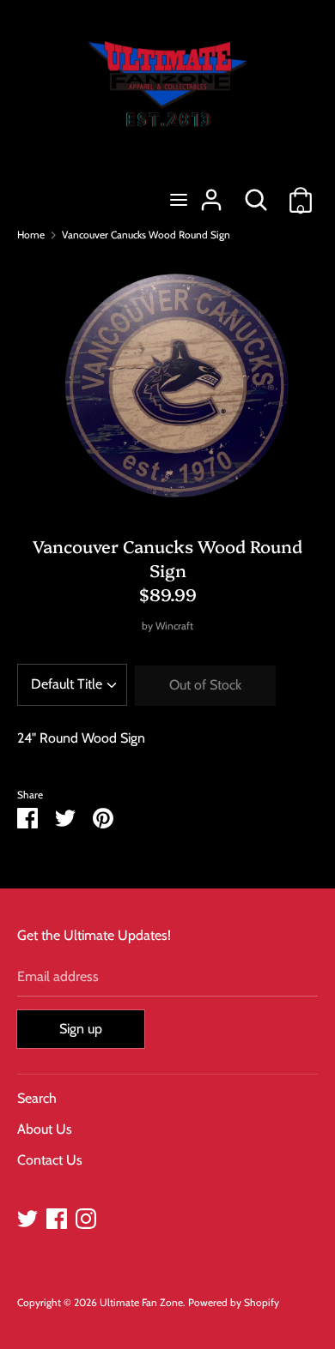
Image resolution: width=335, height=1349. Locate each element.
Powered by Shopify (233, 1302)
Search (37, 1098)
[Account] (211, 193)
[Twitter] (27, 1216)
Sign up (80, 1029)
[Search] (256, 193)
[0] (300, 193)
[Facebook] (56, 1216)
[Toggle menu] (178, 199)
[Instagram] (86, 1216)
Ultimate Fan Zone (141, 1302)
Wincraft (174, 625)
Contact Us (49, 1160)
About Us (44, 1129)
